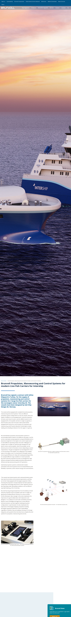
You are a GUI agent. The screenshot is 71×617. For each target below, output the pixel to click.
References (43, 1)
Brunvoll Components (19, 1)
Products (33, 8)
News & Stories (61, 1)
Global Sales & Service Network (33, 1)
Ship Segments (25, 8)
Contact (63, 8)
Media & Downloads (52, 1)
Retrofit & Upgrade (43, 8)
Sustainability (10, 1)
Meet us (3, 1)
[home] (8, 8)
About (3, 4)
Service (51, 8)
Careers (57, 8)
